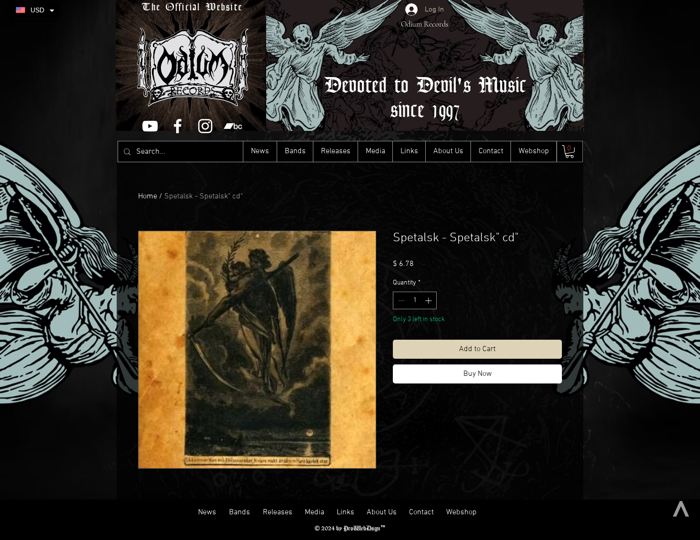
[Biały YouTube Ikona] (150, 126)
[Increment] (429, 300)
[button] (569, 151)
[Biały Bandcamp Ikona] (232, 126)
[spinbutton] (414, 300)
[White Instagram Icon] (205, 126)
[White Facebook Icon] (177, 126)
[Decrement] (400, 300)
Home (147, 196)
